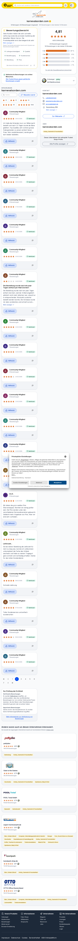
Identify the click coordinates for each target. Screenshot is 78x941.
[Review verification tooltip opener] (50, 21)
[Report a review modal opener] (33, 141)
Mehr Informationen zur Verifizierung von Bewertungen (19, 717)
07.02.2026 (18, 607)
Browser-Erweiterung (8, 926)
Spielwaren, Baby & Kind (42, 782)
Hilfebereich (25, 919)
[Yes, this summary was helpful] (30, 65)
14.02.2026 (18, 281)
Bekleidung (7, 755)
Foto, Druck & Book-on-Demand (64, 836)
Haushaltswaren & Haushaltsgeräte (23, 839)
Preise (61, 922)
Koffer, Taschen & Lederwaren (13, 842)
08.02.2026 (18, 580)
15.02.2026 (18, 256)
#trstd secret (6, 924)
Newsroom (43, 922)
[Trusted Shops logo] (8, 5)
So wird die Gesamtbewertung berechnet (58, 70)
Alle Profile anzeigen (58, 144)
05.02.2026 (18, 662)
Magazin (42, 917)
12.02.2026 (18, 426)
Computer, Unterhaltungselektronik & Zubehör (32, 836)
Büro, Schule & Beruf (10, 836)
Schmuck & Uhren (53, 842)
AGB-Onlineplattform (49, 938)
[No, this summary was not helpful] (34, 65)
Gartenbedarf (16, 809)
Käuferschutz (6, 919)
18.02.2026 (18, 118)
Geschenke (7, 782)
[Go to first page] (4, 679)
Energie (50, 836)
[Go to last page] (12, 683)
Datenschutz (15, 938)
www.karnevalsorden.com (54, 101)
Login (61, 929)
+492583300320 (51, 98)
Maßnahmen (14, 696)
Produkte (62, 917)
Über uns (43, 919)
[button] (66, 5)
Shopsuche (24, 922)
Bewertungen (6, 922)
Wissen (61, 926)
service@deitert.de (52, 104)
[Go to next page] (8, 683)
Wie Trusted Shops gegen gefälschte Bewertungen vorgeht (18, 80)
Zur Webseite (57, 116)
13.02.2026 (18, 401)
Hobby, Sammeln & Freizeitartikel (53, 131)
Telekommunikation (30, 842)
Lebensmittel (8, 902)
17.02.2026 (18, 207)
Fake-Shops (25, 917)
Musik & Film (41, 842)
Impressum (6, 938)
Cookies (24, 938)
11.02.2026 (18, 501)
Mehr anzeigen (50, 110)
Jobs (41, 924)
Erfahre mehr (50, 730)
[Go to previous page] (8, 679)
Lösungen (62, 919)
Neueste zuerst (29, 95)
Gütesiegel (5, 917)
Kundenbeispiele (64, 924)
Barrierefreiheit (34, 938)
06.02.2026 (18, 637)
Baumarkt (7, 809)
